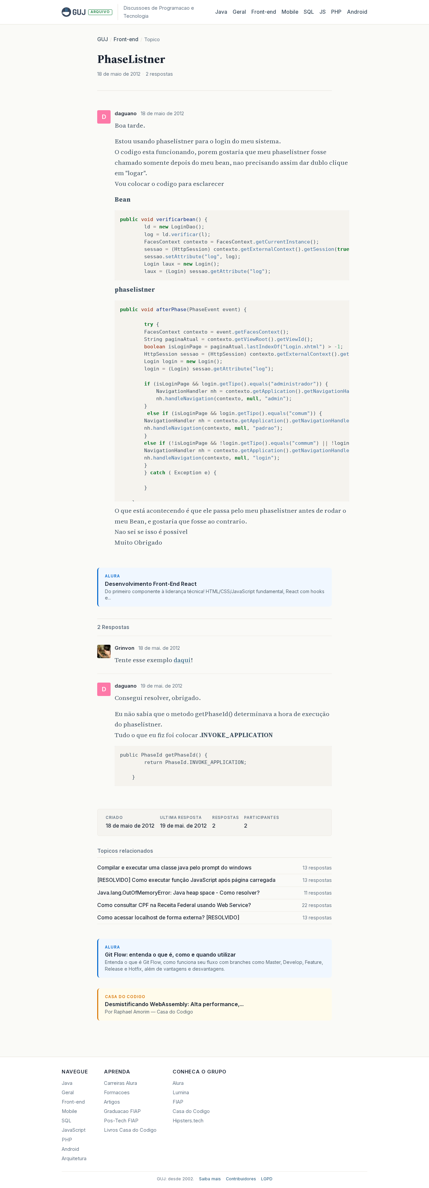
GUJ (102, 39)
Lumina (181, 1093)
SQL (309, 12)
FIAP (178, 1102)
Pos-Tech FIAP (121, 1121)
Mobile (290, 12)
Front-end (126, 39)
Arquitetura (74, 1159)
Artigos (112, 1102)
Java (221, 12)
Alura (178, 1083)
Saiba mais (210, 1178)
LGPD (266, 1178)
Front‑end (263, 12)
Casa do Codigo (191, 1111)
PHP (336, 12)
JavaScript (73, 1130)
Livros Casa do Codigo (130, 1130)
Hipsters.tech (188, 1121)
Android (357, 12)
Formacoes (117, 1093)
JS (322, 12)
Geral (239, 12)
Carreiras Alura (120, 1083)
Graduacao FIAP (122, 1111)
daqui (182, 659)
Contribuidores (241, 1178)
